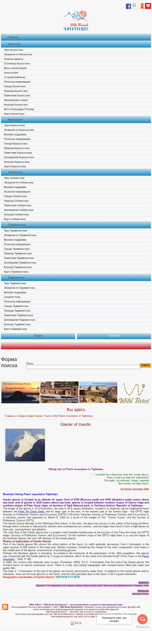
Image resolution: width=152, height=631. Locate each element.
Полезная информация (17, 81)
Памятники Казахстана (17, 95)
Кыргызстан (15, 119)
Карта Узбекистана (15, 219)
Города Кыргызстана (16, 143)
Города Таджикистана (16, 306)
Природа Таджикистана (17, 310)
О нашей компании (14, 77)
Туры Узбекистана (14, 178)
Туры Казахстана (13, 49)
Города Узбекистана (15, 196)
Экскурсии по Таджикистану (19, 287)
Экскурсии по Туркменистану (20, 235)
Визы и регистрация (15, 68)
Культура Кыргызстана (16, 162)
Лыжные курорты (13, 59)
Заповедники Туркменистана (20, 262)
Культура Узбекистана (16, 214)
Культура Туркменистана (18, 267)
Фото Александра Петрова (19, 109)
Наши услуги (11, 72)
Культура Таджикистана (17, 324)
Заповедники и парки (16, 100)
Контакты (76, 345)
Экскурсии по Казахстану (18, 54)
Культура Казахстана (16, 104)
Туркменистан (17, 224)
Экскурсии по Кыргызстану (19, 130)
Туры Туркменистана (15, 230)
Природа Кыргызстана (16, 148)
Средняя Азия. (12, 297)
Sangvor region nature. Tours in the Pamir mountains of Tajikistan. (55, 415)
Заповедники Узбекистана (18, 210)
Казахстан (14, 44)
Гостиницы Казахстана (17, 63)
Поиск (29, 363)
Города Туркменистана (17, 249)
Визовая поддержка (15, 134)
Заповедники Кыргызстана (19, 157)
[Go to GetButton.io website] (142, 627)
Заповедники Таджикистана (19, 319)
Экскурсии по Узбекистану (18, 182)
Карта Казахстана (14, 113)
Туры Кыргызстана (14, 125)
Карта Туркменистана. (16, 271)
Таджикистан (16, 277)
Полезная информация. (17, 139)
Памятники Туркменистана (19, 258)
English (38, 335)
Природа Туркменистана (18, 253)
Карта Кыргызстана (15, 166)
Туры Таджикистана (15, 283)
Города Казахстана (15, 86)
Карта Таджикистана (15, 329)
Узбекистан (15, 172)
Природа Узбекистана (16, 200)
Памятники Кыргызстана (18, 152)
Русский (114, 335)
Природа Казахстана (16, 91)
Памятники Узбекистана (17, 205)
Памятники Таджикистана (18, 315)
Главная (13, 37)
